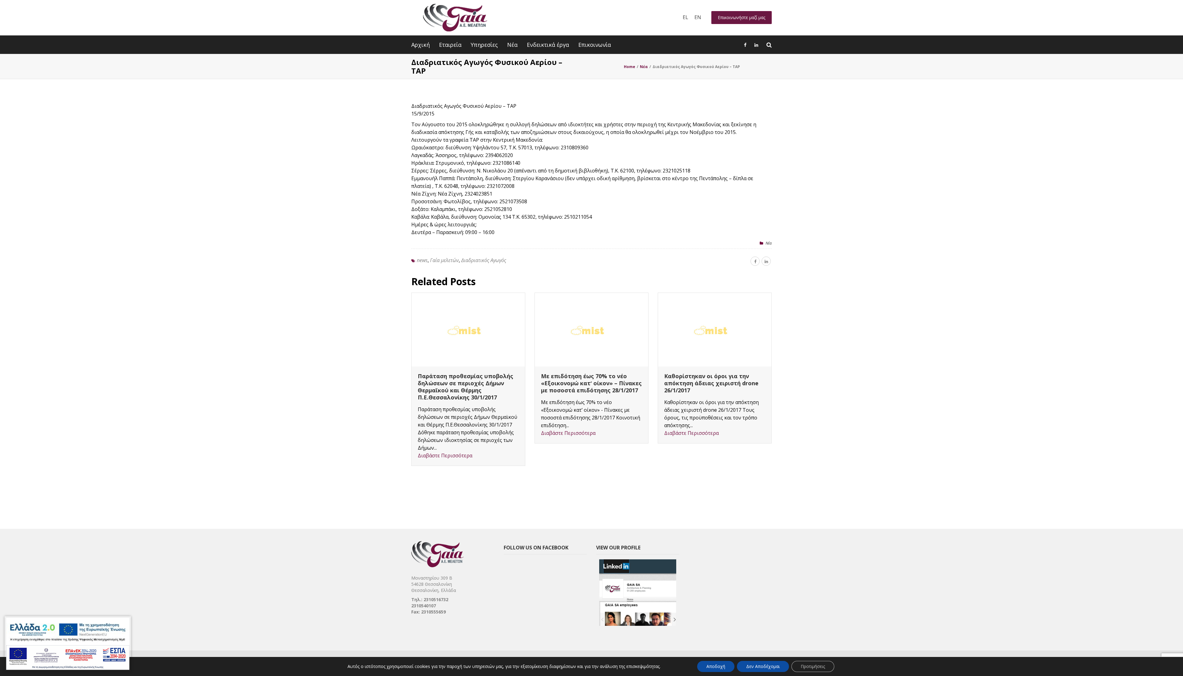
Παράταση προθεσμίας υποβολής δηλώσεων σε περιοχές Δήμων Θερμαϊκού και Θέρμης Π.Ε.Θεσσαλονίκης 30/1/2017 (465, 386)
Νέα (512, 44)
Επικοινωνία (594, 44)
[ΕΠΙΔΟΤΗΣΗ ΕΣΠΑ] (67, 644)
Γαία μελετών (444, 260)
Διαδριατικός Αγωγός (483, 260)
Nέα (769, 243)
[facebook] (755, 261)
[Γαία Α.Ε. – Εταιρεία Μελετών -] (455, 17)
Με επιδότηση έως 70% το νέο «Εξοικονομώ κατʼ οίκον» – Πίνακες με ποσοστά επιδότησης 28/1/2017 (591, 383)
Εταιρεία (450, 44)
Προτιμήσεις (813, 666)
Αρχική (420, 44)
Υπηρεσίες (484, 44)
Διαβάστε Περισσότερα (445, 455)
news (422, 260)
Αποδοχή (715, 666)
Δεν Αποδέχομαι (763, 666)
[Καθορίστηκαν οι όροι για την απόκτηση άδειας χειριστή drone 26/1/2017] (714, 329)
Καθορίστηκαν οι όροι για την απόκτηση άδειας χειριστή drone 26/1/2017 (711, 383)
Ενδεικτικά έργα (548, 44)
